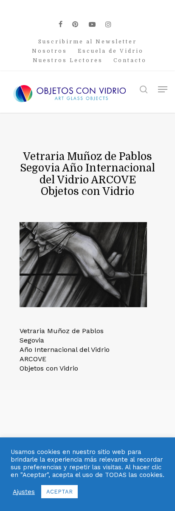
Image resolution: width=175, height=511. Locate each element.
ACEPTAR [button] (59, 491)
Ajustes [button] (24, 492)
